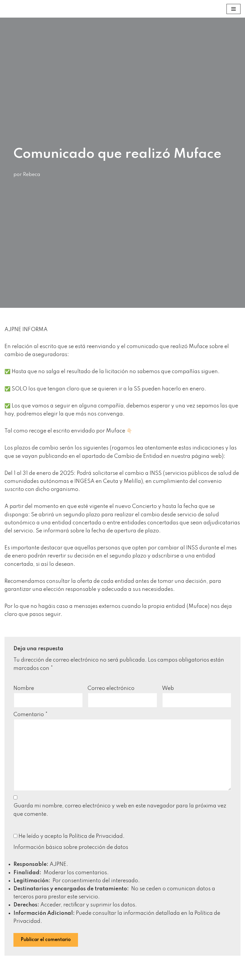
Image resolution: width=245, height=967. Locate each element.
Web (168, 688)
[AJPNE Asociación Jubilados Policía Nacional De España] (10, 8)
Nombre (23, 688)
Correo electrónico (111, 688)
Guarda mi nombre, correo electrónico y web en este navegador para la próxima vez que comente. (119, 810)
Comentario (30, 714)
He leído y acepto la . (71, 836)
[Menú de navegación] (233, 9)
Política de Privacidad (96, 836)
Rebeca (31, 174)
